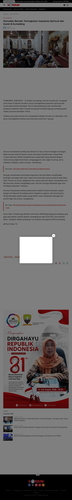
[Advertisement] (36, 250)
